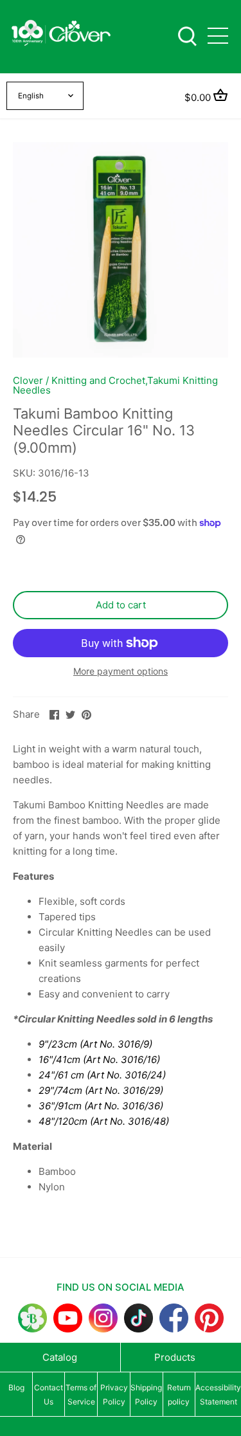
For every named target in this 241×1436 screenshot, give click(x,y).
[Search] (187, 35)
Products (174, 1357)
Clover (28, 380)
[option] (120, 250)
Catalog (59, 1357)
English (31, 95)
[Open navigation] (218, 36)
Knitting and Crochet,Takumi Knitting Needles (115, 385)
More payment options (120, 671)
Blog (16, 1387)
